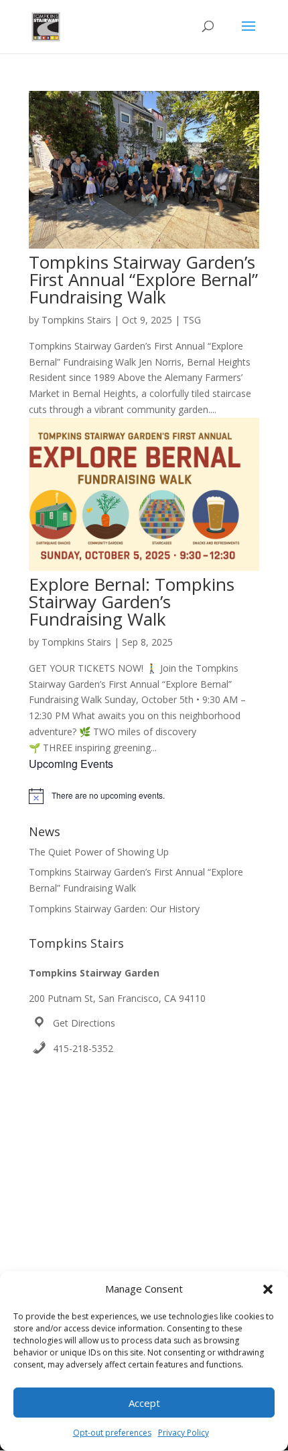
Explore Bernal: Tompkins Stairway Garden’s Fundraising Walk (131, 601)
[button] (268, 1289)
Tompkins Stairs (76, 319)
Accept (144, 1403)
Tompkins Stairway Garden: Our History (114, 908)
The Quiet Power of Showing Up (99, 851)
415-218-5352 (83, 1048)
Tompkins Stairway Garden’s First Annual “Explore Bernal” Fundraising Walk (143, 279)
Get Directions (84, 1023)
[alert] (144, 796)
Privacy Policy (183, 1432)
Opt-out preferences (112, 1432)
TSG (192, 319)
